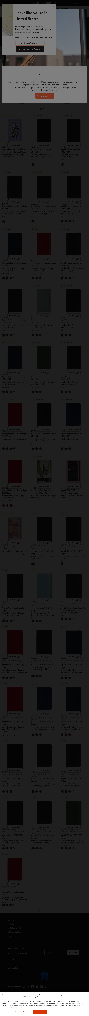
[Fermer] (85, 995)
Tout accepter (40, 1012)
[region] (44, 1004)
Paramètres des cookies (22, 1012)
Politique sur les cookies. (16, 1008)
